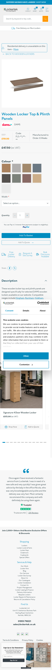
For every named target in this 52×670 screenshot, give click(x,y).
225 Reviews (33, 513)
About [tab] (43, 310)
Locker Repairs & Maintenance (24, 597)
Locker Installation (24, 583)
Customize (24, 364)
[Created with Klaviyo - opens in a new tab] (26, 668)
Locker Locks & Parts (24, 548)
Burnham (29, 298)
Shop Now (13, 427)
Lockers (24, 546)
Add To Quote (24, 242)
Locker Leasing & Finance (24, 590)
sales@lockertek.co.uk (24, 624)
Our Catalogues (24, 580)
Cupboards (24, 555)
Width (5, 196)
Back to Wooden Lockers (20, 54)
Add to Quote (33, 427)
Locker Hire (24, 568)
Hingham (20, 298)
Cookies (39, 640)
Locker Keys (24, 550)
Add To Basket (26, 235)
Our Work (24, 566)
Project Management (24, 588)
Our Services (24, 573)
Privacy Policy (27, 640)
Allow (26, 356)
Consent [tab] (9, 310)
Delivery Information (24, 592)
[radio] (6, 168)
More (15, 49)
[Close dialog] (49, 644)
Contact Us (24, 585)
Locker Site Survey (24, 576)
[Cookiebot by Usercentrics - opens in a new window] (37, 303)
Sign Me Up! (13, 660)
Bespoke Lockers (24, 595)
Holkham (39, 298)
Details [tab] (26, 310)
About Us (24, 578)
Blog (24, 571)
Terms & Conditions (11, 640)
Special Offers (24, 557)
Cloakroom (24, 553)
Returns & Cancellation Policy (24, 599)
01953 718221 (24, 621)
